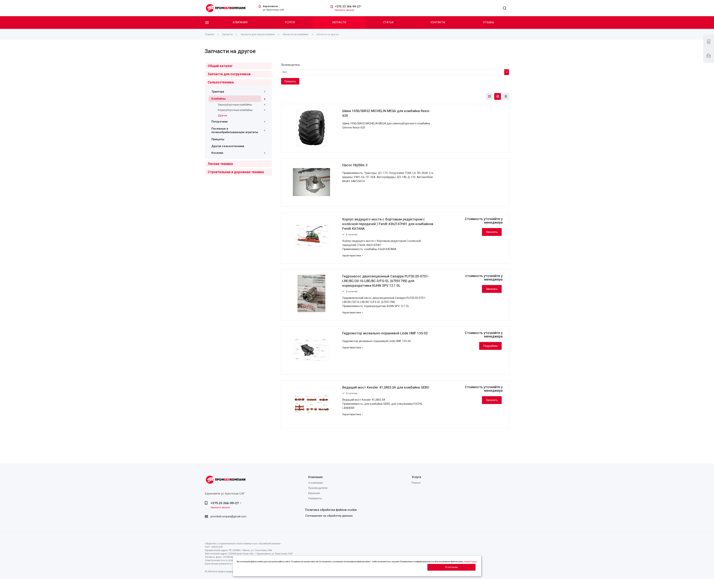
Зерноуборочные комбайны (235, 104)
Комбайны (218, 98)
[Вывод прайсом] (505, 96)
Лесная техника (220, 164)
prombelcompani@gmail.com (228, 516)
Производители (317, 487)
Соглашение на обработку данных (329, 515)
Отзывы (488, 22)
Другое (222, 115)
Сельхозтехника (221, 82)
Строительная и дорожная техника (236, 172)
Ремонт (416, 482)
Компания (240, 22)
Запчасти (339, 22)
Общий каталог (220, 66)
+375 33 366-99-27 (347, 6)
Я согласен (451, 567)
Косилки (217, 153)
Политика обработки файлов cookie (331, 510)
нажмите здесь (470, 562)
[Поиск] (504, 8)
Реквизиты (315, 498)
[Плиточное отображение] (489, 96)
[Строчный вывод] (497, 96)
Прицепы (217, 139)
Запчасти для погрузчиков (229, 74)
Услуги (290, 22)
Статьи (388, 22)
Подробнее (490, 346)
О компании (315, 482)
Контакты (438, 22)
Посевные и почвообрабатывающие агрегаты (234, 130)
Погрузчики (219, 121)
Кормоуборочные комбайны (235, 110)
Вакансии (314, 493)
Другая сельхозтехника (227, 146)
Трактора (217, 91)
